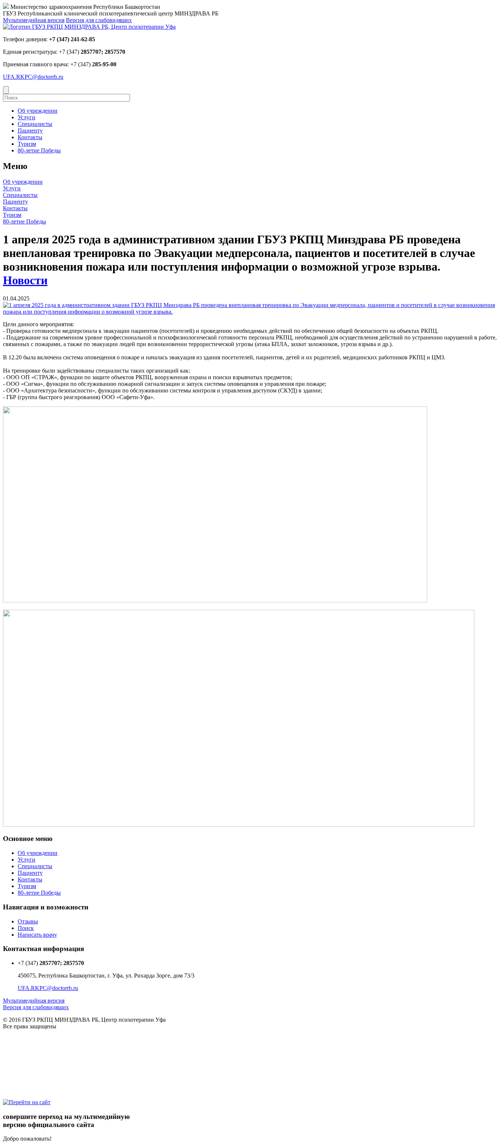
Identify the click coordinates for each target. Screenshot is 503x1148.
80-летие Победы (24, 221)
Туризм (12, 215)
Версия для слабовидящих (99, 20)
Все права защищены (29, 1026)
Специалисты (20, 195)
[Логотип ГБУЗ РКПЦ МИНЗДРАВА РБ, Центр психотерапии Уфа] (89, 27)
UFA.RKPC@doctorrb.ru (33, 77)
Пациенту (15, 201)
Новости (25, 280)
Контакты (15, 208)
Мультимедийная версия (33, 20)
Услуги (12, 188)
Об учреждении (23, 182)
